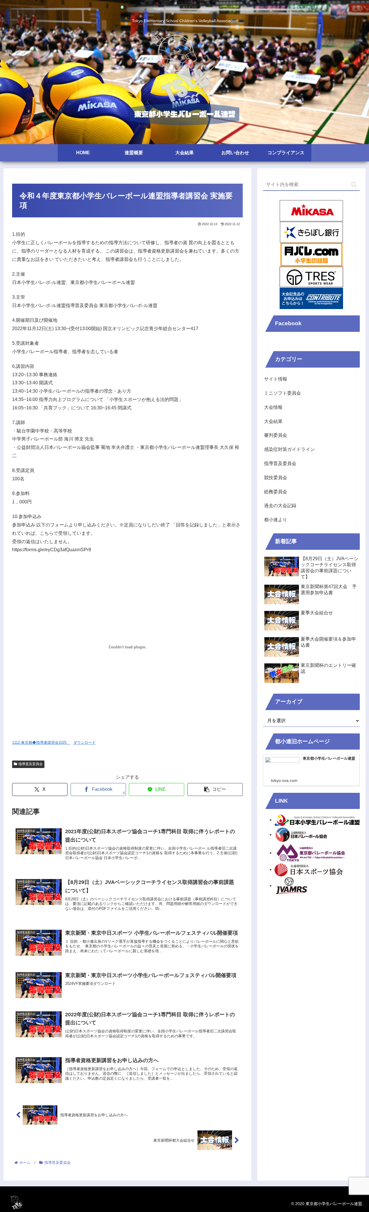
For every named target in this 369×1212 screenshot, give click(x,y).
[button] (215, 789)
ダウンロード (84, 742)
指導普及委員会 (30, 764)
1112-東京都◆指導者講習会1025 (41, 742)
